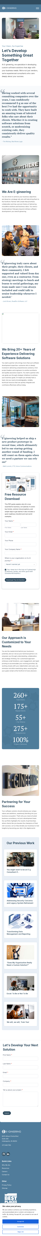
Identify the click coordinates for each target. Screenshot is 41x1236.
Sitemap (4, 1188)
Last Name (7, 1064)
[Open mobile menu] (37, 8)
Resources (5, 1168)
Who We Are (6, 1165)
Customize (20, 1226)
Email (5, 1072)
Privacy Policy (6, 1185)
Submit (6, 1113)
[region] (20, 1219)
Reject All (20, 1232)
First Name (7, 1055)
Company (7, 1081)
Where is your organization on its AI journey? (18, 559)
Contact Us (5, 1175)
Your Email (9, 532)
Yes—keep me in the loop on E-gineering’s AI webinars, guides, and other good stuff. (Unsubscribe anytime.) (20, 571)
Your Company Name (13, 549)
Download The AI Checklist (15, 580)
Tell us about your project (13, 1090)
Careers (4, 1171)
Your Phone (9, 540)
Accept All (20, 1221)
